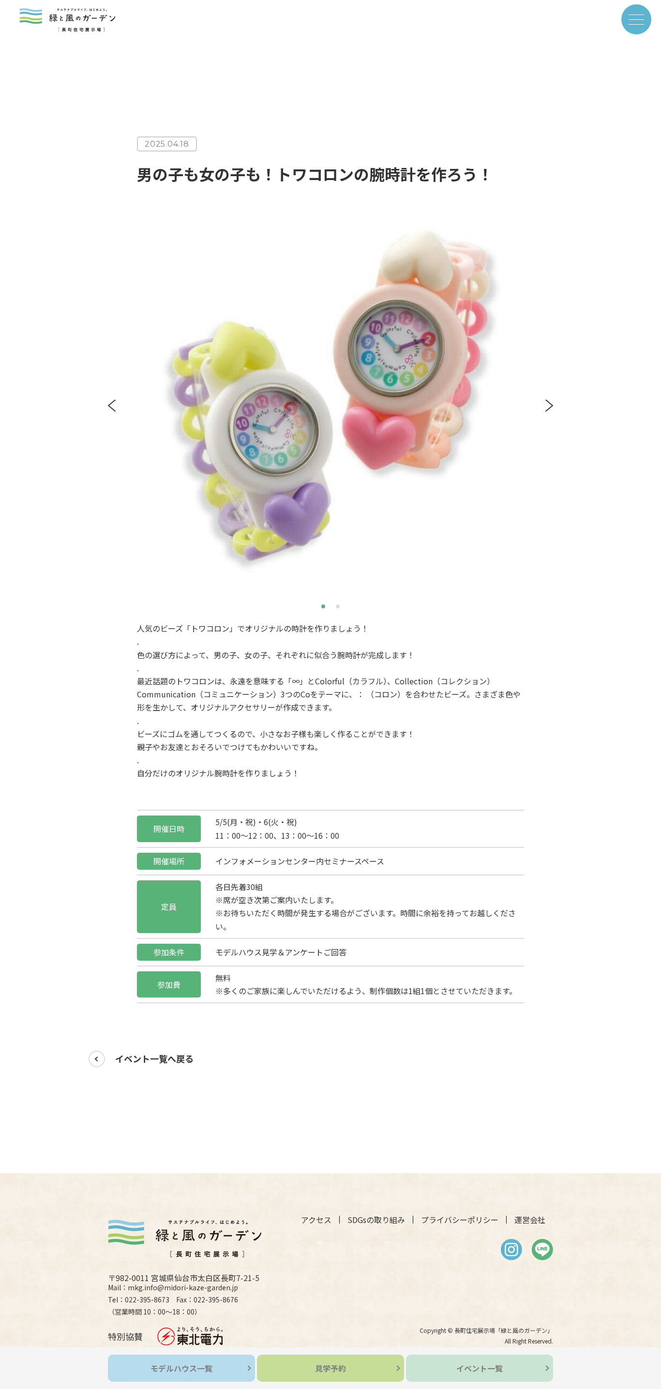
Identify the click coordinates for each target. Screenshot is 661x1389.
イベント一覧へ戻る (154, 1058)
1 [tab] (324, 604)
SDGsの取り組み (376, 1219)
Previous (112, 405)
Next (549, 405)
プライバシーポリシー (459, 1219)
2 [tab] (339, 604)
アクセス (316, 1219)
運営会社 (529, 1219)
